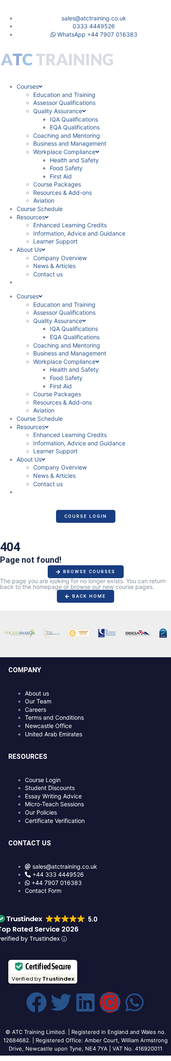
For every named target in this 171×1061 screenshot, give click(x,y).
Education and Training (64, 94)
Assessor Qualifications (64, 102)
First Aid (61, 176)
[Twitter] (61, 1002)
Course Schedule (40, 208)
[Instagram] (110, 1002)
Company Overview (60, 257)
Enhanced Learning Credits (70, 225)
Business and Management (69, 143)
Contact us (48, 274)
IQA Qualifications (74, 119)
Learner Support (55, 241)
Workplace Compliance (64, 151)
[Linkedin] (85, 1002)
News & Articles (54, 265)
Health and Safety (74, 160)
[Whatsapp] (134, 1002)
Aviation (43, 200)
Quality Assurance (57, 110)
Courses (28, 86)
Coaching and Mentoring (66, 135)
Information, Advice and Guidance (79, 233)
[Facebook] (36, 1002)
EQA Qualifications (75, 127)
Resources (31, 217)
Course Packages (57, 184)
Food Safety (66, 167)
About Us (29, 249)
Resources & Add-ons (62, 192)
